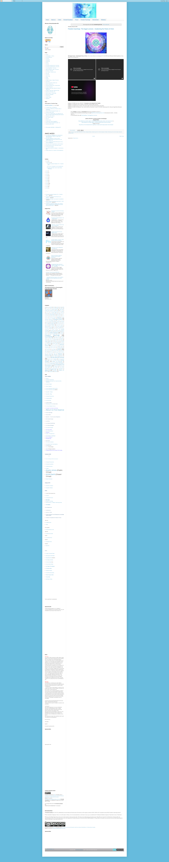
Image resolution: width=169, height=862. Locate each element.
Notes (47, 77)
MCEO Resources (47, 350)
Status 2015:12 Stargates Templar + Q (53, 110)
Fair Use (47, 73)
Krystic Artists (51, 470)
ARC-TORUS (47, 311)
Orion (72, 133)
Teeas (47, 524)
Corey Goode (53, 322)
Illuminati (60, 339)
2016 (47, 178)
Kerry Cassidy (47, 344)
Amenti (46, 313)
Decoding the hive (49, 403)
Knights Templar (53, 346)
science (55, 371)
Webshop (103, 19)
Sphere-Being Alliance (54, 363)
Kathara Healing (55, 343)
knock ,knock (48, 119)
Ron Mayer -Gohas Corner (51, 71)
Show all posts (106, 24)
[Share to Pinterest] (83, 130)
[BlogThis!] (79, 130)
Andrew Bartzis (53, 314)
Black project (57, 321)
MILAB (61, 350)
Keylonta (47, 545)
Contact (47, 58)
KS (58, 342)
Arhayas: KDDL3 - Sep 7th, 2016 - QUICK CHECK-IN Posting (57, 240)
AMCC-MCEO (54, 309)
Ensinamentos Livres (50, 529)
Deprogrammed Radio (50, 555)
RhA (54, 794)
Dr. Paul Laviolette (59, 326)
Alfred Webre (54, 312)
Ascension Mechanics (48, 319)
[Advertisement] (55, 632)
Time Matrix (47, 367)
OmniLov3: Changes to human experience (55, 166)
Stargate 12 (62, 363)
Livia (47, 537)
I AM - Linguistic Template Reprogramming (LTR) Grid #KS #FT (54, 142)
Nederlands (60, 353)
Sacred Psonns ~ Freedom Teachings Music (54, 502)
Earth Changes (58, 327)
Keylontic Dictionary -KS (50, 91)
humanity (54, 370)
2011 (47, 186)
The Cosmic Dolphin (50, 441)
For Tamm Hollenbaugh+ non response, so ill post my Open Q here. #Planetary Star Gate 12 (55, 114)
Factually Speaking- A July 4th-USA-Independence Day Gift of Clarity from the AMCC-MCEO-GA (54, 139)
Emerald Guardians (68, 19)
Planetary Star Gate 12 (50, 115)
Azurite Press (51, 321)
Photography (47, 355)
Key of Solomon (55, 344)
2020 (47, 172)
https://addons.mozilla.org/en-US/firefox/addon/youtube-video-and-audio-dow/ (95, 121)
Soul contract (47, 363)
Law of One (62, 347)
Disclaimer (48, 61)
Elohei (51, 328)
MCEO (59, 349)
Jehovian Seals (52, 342)
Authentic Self (52, 320)
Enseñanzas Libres (49, 533)
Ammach (57, 313)
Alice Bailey (61, 312)
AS (59, 311)
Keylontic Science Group (55, 345)
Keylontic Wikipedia (49, 94)
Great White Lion (56, 337)
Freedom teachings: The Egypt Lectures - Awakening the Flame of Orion (91, 29)
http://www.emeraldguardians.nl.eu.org (52, 799)
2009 (48, 307)
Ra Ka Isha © (47, 357)
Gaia (62, 336)
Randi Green (57, 360)
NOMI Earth (51, 474)
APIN (57, 310)
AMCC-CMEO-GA (47, 309)
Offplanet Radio (48, 354)
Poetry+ (47, 78)
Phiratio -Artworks (49, 70)
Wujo (46, 369)
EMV (54, 327)
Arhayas (57, 317)
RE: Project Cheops (49, 117)
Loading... (47, 191)
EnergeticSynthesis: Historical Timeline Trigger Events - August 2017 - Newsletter (57, 265)
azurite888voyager (53, 369)
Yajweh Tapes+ (48, 97)
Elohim (54, 328)
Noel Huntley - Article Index (51, 93)
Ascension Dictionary (50, 379)
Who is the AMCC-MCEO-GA (51, 82)
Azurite (46, 321)
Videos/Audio (95, 19)
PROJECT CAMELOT (58, 354)
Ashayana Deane (58, 319)
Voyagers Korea (49, 541)
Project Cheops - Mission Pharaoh (52, 80)
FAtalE (61, 332)
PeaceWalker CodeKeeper (50, 435)
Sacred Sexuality (51, 362)
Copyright (48, 59)
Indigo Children (48, 341)
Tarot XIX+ (48, 81)
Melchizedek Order (52, 353)
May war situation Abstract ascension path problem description (56, 256)
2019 (47, 174)
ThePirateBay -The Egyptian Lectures (89, 115)
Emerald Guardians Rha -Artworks (52, 66)
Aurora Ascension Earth (50, 389)
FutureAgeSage (48, 336)
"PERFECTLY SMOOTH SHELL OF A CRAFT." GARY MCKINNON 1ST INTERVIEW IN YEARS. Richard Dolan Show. (54, 204)
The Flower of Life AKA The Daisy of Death (57, 211)
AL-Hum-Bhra (56, 308)
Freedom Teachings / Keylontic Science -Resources (53, 89)
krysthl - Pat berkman (50, 433)
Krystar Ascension (53, 347)
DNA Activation (51, 323)
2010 (47, 187)
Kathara (49, 343)
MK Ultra (46, 351)
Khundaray (47, 346)
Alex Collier (48, 312)
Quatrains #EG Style (50, 112)
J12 (52, 341)
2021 (47, 171)
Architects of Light (52, 317)
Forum (76, 19)
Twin (47, 446)
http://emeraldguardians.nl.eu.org (58, 828)
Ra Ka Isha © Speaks (52, 358)
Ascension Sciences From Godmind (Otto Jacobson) (53, 381)
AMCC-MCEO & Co (49, 84)
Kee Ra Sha (61, 343)
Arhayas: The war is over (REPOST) (52, 272)
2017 (47, 177)
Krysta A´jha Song (49, 501)
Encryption (51, 331)
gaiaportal (47, 370)
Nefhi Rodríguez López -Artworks (52, 69)
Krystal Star (47, 347)
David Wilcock (51, 324)
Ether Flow (50, 537)
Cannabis (62, 321)
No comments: (72, 130)
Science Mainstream (59, 362)
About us (53, 19)
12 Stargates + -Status (50, 55)
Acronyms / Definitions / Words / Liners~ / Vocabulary (53, 109)
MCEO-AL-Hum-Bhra (55, 350)
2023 (47, 161)
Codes (59, 19)
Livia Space (54, 349)
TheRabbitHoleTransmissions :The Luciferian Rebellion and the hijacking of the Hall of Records (54, 278)
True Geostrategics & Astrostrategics (57, 368)
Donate (47, 63)
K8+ (56, 342)
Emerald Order (53, 330)
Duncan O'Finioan (48, 327)
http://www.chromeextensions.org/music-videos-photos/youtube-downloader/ (96, 124)
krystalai (51, 371)
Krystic (58, 347)
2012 (47, 184)
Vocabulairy (48, 95)
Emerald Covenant (54, 329)
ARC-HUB (61, 310)
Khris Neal (61, 345)
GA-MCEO (58, 336)
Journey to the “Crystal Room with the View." (54, 143)
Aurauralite (47, 320)
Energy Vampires (57, 331)
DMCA (47, 62)
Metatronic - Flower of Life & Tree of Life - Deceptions (57, 225)
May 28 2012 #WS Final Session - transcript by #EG (54, 148)
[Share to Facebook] (81, 130)
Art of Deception (52, 318)
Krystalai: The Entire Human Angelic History (56, 232)
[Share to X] (80, 130)
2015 (47, 180)
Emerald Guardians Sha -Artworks (52, 65)
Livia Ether (48, 349)
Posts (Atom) (75, 138)
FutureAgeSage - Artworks (51, 67)
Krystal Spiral (60, 346)
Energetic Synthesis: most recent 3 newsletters (54, 198)
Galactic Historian (48, 337)
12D (45, 307)
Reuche (46, 362)
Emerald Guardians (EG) (84, 4)
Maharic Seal (56, 351)
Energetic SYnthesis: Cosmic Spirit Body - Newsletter (54, 168)
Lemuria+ (48, 74)
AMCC (62, 308)
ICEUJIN (55, 339)
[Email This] (78, 130)
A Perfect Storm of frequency (51, 107)
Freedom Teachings (85, 19)
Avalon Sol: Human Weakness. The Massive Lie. (57, 248)
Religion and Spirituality (57, 361)
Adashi (63, 311)
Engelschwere (48, 522)
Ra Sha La (51, 360)
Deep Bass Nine (49, 557)
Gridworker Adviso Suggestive (51, 121)
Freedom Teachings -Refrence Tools (52, 90)
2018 (47, 175)
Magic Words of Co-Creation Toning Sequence (54, 150)
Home (47, 19)
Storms (47, 118)
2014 (47, 181)
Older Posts (121, 136)
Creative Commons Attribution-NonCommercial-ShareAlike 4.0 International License (54, 796)
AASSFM (50, 308)
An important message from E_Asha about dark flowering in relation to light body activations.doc (54, 136)
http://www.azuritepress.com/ (97, 112)
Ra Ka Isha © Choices (57, 357)
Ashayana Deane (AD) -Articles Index (53, 85)
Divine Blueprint (52, 326)
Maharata (51, 351)
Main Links (48, 76)
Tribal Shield (54, 367)
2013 (47, 183)
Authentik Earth (60, 320)
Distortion (46, 326)
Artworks (59, 318)
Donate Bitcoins (49, 57)
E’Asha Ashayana (49, 86)
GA (55, 336)
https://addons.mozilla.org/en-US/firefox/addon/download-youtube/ (96, 122)
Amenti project (51, 313)
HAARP (61, 338)
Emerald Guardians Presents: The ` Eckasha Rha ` (55, 164)
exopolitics (60, 369)
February (49, 162)
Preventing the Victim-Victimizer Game (53, 145)
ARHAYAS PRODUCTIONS (54, 311)
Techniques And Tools (50, 364)
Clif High (47, 322)
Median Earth (51, 352)
